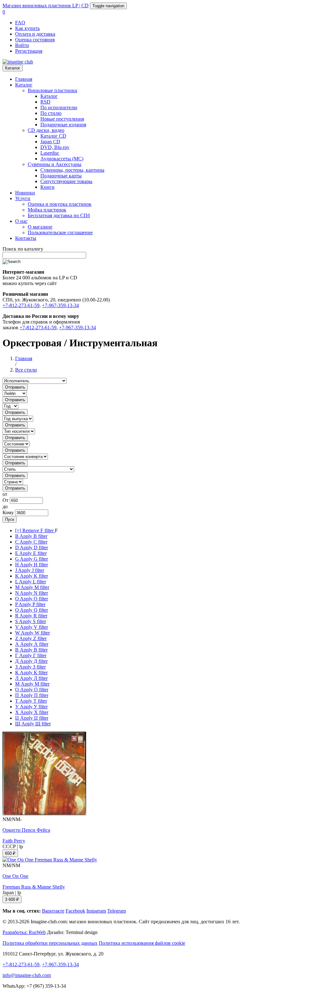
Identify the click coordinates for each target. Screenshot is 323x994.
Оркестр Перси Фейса (26, 830)
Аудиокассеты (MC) (61, 158)
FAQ (20, 22)
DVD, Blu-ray (54, 147)
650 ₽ (10, 853)
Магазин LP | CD (46, 5)
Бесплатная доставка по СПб (59, 215)
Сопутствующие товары (66, 181)
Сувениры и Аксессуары (54, 164)
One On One (15, 876)
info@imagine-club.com (27, 975)
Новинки (25, 192)
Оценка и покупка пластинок (59, 204)
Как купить (27, 28)
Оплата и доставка (35, 34)
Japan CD (50, 141)
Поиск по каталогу (23, 249)
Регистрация (28, 51)
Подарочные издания (63, 124)
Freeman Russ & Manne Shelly (34, 887)
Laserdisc (49, 153)
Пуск (9, 519)
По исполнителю (58, 107)
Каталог (12, 68)
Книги (47, 187)
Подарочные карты (61, 175)
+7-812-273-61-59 (21, 305)
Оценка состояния (35, 39)
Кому (8, 512)
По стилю (51, 113)
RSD (45, 101)
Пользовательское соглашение (60, 232)
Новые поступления (62, 119)
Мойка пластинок (47, 209)
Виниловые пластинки (52, 90)
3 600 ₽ (12, 899)
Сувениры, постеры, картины (72, 170)
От (6, 500)
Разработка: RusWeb (24, 932)
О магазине (40, 226)
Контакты (25, 238)
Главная (23, 79)
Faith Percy (14, 840)
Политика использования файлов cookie (142, 943)
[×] (35, 530)
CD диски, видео (46, 130)
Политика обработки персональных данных (50, 943)
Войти (22, 45)
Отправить (15, 387)
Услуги (22, 198)
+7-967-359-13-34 (60, 305)
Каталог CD (53, 136)
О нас (21, 221)
